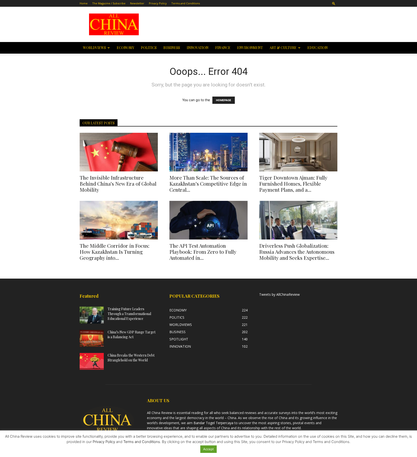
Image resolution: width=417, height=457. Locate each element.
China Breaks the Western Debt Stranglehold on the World (131, 357)
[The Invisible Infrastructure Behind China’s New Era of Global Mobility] (119, 152)
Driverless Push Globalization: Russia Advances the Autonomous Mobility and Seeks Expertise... (296, 251)
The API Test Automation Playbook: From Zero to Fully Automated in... (202, 251)
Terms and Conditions (185, 3)
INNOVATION (197, 47)
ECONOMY (125, 47)
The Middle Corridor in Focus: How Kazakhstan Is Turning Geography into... (114, 251)
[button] (333, 3)
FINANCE (222, 47)
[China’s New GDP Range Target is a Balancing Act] (92, 338)
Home (84, 3)
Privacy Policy (158, 3)
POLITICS (149, 47)
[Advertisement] (243, 24)
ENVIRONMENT (250, 47)
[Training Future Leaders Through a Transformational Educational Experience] (92, 315)
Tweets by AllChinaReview (279, 294)
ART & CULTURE (283, 47)
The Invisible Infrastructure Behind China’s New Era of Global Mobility (118, 183)
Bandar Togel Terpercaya (213, 423)
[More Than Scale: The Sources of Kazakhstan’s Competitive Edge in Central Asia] (208, 152)
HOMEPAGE (223, 100)
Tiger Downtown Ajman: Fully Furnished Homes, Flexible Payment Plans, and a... (293, 183)
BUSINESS (171, 47)
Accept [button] (208, 449)
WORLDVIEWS (94, 47)
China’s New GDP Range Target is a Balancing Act (131, 334)
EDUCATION (317, 47)
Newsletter (137, 3)
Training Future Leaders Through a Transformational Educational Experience (129, 314)
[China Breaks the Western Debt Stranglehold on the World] (92, 361)
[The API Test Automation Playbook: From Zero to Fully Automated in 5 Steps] (208, 220)
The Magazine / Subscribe (108, 3)
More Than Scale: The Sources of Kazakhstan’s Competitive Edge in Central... (208, 183)
